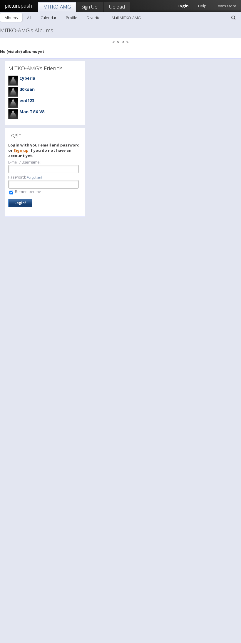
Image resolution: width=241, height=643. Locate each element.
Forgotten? (34, 177)
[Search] (233, 17)
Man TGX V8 (31, 111)
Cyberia (27, 78)
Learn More (226, 6)
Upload (117, 6)
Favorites (94, 17)
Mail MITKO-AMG (126, 17)
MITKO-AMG (57, 6)
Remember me (27, 191)
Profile (71, 17)
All (29, 17)
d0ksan (27, 89)
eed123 (26, 100)
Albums (11, 17)
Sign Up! (89, 6)
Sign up (21, 150)
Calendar (48, 17)
